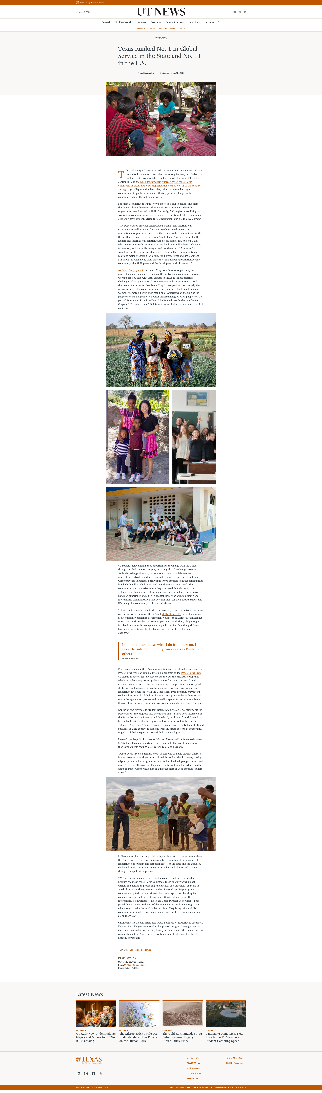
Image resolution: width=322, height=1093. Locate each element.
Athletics (194, 22)
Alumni (152, 28)
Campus (142, 22)
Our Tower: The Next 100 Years (172, 28)
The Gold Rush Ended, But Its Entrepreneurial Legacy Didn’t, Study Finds (183, 1037)
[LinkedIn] (245, 12)
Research (106, 22)
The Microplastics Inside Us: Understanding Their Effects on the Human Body (138, 1037)
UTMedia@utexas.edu (134, 965)
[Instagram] (239, 12)
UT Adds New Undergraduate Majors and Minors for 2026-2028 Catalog (96, 1037)
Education (134, 950)
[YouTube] (234, 12)
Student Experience (175, 22)
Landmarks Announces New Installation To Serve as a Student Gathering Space (224, 1037)
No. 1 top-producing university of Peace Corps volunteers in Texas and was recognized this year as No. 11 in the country (159, 184)
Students (141, 28)
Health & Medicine (124, 22)
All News (210, 22)
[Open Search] (219, 22)
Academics (156, 22)
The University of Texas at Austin (96, 1087)
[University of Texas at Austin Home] (90, 3)
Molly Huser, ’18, (171, 614)
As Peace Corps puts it (130, 270)
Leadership (146, 950)
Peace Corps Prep (191, 673)
